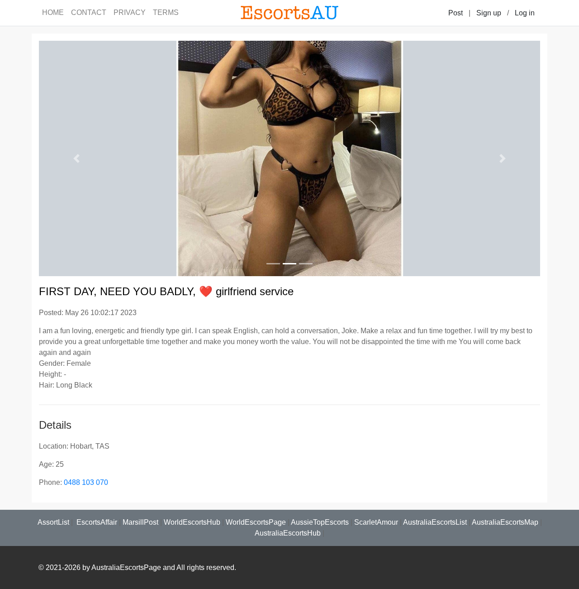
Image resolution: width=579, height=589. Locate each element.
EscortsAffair (96, 522)
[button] (76, 158)
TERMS (166, 12)
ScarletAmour (376, 522)
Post (455, 13)
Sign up (488, 13)
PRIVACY (130, 12)
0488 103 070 (86, 482)
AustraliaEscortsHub (288, 533)
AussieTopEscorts (320, 522)
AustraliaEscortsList (435, 522)
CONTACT (88, 12)
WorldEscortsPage (256, 522)
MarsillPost (140, 522)
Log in (525, 13)
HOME (53, 12)
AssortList (53, 522)
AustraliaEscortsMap (505, 522)
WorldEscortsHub (192, 522)
